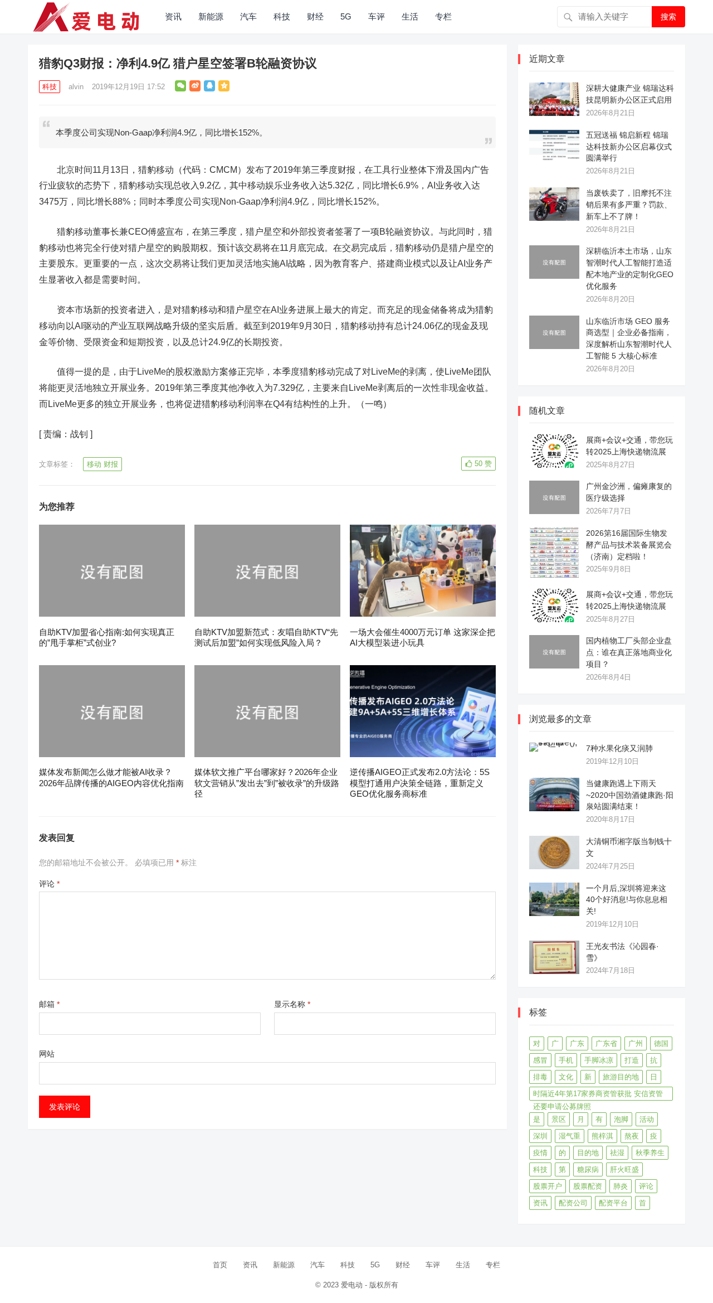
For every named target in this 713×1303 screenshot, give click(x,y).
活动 (646, 1119)
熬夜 (631, 1136)
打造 (631, 1060)
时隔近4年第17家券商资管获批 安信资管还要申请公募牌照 (598, 1095)
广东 (577, 1043)
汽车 (248, 16)
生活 (410, 16)
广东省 (606, 1043)
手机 (566, 1060)
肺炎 (620, 1186)
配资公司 (573, 1203)
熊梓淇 (602, 1136)
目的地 (588, 1153)
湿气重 (569, 1136)
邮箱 (49, 1004)
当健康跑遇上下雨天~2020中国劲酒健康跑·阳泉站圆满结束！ (629, 795)
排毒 (540, 1077)
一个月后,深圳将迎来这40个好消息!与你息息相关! (626, 900)
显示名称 (292, 1004)
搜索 (668, 16)
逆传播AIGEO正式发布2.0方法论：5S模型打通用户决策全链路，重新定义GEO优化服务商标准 (420, 782)
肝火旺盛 (624, 1169)
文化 (566, 1077)
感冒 (540, 1060)
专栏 (443, 16)
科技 (282, 16)
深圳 (540, 1136)
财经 (315, 16)
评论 (49, 883)
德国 (661, 1043)
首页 (220, 1265)
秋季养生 (650, 1153)
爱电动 (352, 1285)
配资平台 (613, 1203)
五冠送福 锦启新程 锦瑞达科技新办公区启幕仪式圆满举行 (629, 146)
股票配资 (587, 1186)
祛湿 (617, 1153)
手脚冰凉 (598, 1060)
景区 (558, 1119)
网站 (47, 1053)
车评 (376, 16)
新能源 (210, 16)
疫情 (540, 1153)
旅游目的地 (621, 1077)
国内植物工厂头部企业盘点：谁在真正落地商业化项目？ (629, 652)
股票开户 (547, 1186)
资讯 (173, 16)
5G (345, 16)
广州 (635, 1043)
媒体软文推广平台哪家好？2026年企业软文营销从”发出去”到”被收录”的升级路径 (266, 782)
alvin (76, 87)
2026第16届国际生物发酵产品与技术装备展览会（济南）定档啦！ (629, 545)
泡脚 (621, 1119)
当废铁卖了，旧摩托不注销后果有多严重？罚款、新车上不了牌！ (629, 204)
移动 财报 (102, 464)
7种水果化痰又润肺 (619, 748)
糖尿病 (588, 1169)
